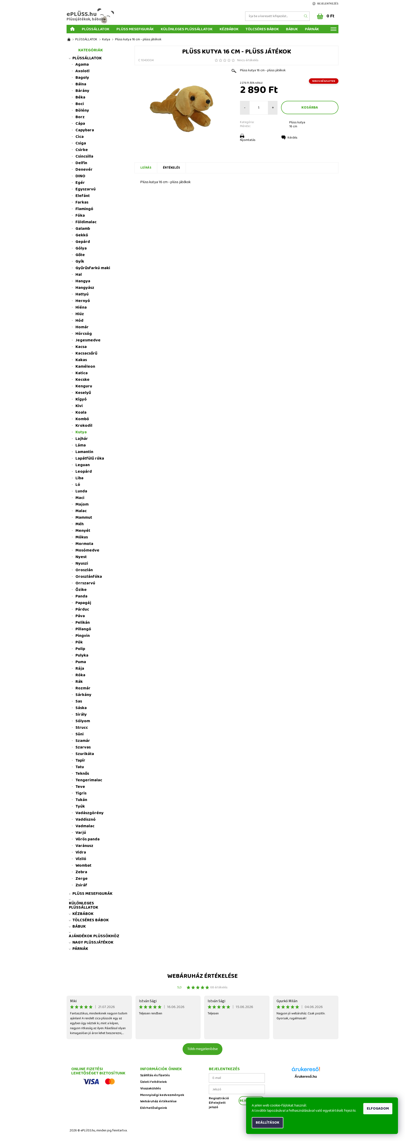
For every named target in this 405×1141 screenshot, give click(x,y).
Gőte (80, 255)
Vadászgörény (89, 813)
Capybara (84, 130)
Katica (81, 373)
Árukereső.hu (306, 1076)
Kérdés (292, 137)
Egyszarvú (85, 189)
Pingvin (82, 635)
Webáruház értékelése (202, 976)
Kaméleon (85, 366)
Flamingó (84, 209)
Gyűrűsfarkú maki (92, 268)
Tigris (80, 793)
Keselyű (83, 392)
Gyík (79, 261)
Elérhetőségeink (153, 1108)
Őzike (81, 589)
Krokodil (83, 425)
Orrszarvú (85, 583)
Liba (79, 478)
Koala (80, 412)
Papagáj (83, 603)
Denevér (84, 169)
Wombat (83, 865)
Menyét (82, 530)
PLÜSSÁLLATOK (95, 29)
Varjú (80, 832)
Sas (78, 701)
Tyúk (80, 806)
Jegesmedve (88, 340)
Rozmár (82, 688)
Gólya (81, 248)
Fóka (80, 215)
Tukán (81, 800)
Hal (78, 274)
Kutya (81, 432)
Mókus (81, 537)
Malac (81, 511)
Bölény (82, 110)
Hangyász (84, 287)
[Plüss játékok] (69, 39)
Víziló (80, 859)
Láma (80, 445)
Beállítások (267, 1123)
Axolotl (82, 71)
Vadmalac (84, 826)
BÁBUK (292, 29)
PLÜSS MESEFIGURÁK (135, 29)
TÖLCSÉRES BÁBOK (262, 29)
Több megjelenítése (202, 1049)
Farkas (81, 202)
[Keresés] (306, 16)
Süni (79, 734)
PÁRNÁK (312, 29)
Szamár (82, 740)
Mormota (84, 543)
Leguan (82, 465)
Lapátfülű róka (89, 458)
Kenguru (83, 386)
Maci (79, 498)
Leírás (145, 167)
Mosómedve (87, 550)
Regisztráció (219, 1098)
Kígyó (81, 399)
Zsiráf (81, 885)
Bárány (82, 90)
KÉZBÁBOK (229, 29)
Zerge (81, 878)
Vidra (80, 852)
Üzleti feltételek (153, 1082)
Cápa (80, 123)
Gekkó (81, 235)
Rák (79, 681)
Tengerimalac (88, 780)
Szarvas (83, 747)
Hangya (82, 281)
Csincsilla (84, 156)
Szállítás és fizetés (155, 1075)
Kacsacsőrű (86, 353)
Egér (80, 182)
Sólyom (82, 721)
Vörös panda (87, 839)
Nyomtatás (247, 140)
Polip (80, 649)
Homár (82, 327)
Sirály (81, 714)
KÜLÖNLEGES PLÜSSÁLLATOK (187, 29)
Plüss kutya (297, 122)
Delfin (81, 163)
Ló (77, 484)
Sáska (81, 708)
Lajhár (81, 438)
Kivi (79, 406)
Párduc (82, 609)
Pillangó (83, 629)
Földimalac (86, 222)
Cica (79, 136)
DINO (80, 176)
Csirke (81, 150)
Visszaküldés (150, 1088)
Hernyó (82, 301)
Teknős (82, 773)
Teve (80, 786)
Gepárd (82, 241)
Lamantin (84, 452)
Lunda (81, 491)
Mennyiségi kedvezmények (162, 1095)
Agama (82, 64)
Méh (79, 524)
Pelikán (82, 622)
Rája (79, 668)
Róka (80, 675)
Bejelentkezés (327, 3)
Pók (79, 642)
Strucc (81, 727)
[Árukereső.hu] (306, 1071)
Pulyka (81, 655)
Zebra (81, 872)
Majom (82, 504)
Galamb (82, 228)
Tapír (80, 760)
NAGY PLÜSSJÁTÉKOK (92, 942)
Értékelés (171, 167)
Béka (80, 97)
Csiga (80, 143)
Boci (79, 104)
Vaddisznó (85, 819)
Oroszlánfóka (88, 576)
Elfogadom (378, 1108)
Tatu (79, 767)
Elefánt (82, 196)
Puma (80, 662)
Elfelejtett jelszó (217, 1105)
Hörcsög (83, 333)
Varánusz (84, 846)
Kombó (82, 419)
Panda (81, 596)
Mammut (83, 517)
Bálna (80, 84)
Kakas (81, 360)
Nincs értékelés (248, 60)
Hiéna (81, 307)
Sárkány (83, 694)
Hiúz (79, 314)
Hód (79, 320)
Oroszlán (84, 570)
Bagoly (82, 77)
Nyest (81, 557)
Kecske (82, 379)
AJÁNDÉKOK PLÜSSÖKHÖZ (94, 936)
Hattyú (82, 294)
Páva (80, 616)
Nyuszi (81, 563)
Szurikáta (84, 754)
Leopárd (83, 471)
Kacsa (81, 347)
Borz (80, 117)
